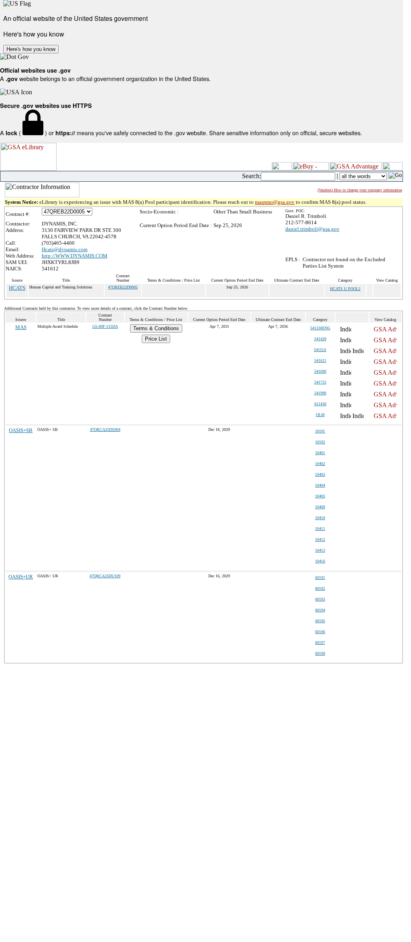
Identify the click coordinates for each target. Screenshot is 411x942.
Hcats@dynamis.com (64, 249)
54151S (320, 349)
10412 (320, 539)
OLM (320, 414)
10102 (320, 442)
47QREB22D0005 (123, 287)
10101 (320, 431)
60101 (320, 577)
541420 (320, 339)
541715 (320, 382)
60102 (320, 588)
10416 (320, 561)
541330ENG (320, 328)
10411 (320, 528)
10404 (320, 485)
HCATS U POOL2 (345, 288)
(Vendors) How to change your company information (359, 190)
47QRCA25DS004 (105, 429)
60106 (320, 631)
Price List (156, 339)
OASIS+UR (20, 577)
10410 (320, 518)
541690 (320, 371)
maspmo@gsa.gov (275, 202)
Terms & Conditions (156, 328)
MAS (20, 327)
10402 (320, 463)
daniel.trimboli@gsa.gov (312, 229)
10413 (320, 550)
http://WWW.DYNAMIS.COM (75, 256)
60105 (320, 621)
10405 (320, 496)
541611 (320, 360)
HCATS (17, 288)
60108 (320, 653)
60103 (320, 599)
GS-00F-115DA (105, 326)
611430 (320, 404)
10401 (320, 453)
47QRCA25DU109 (105, 576)
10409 (320, 507)
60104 (320, 610)
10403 (320, 474)
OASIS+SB (21, 430)
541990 (320, 393)
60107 (320, 642)
